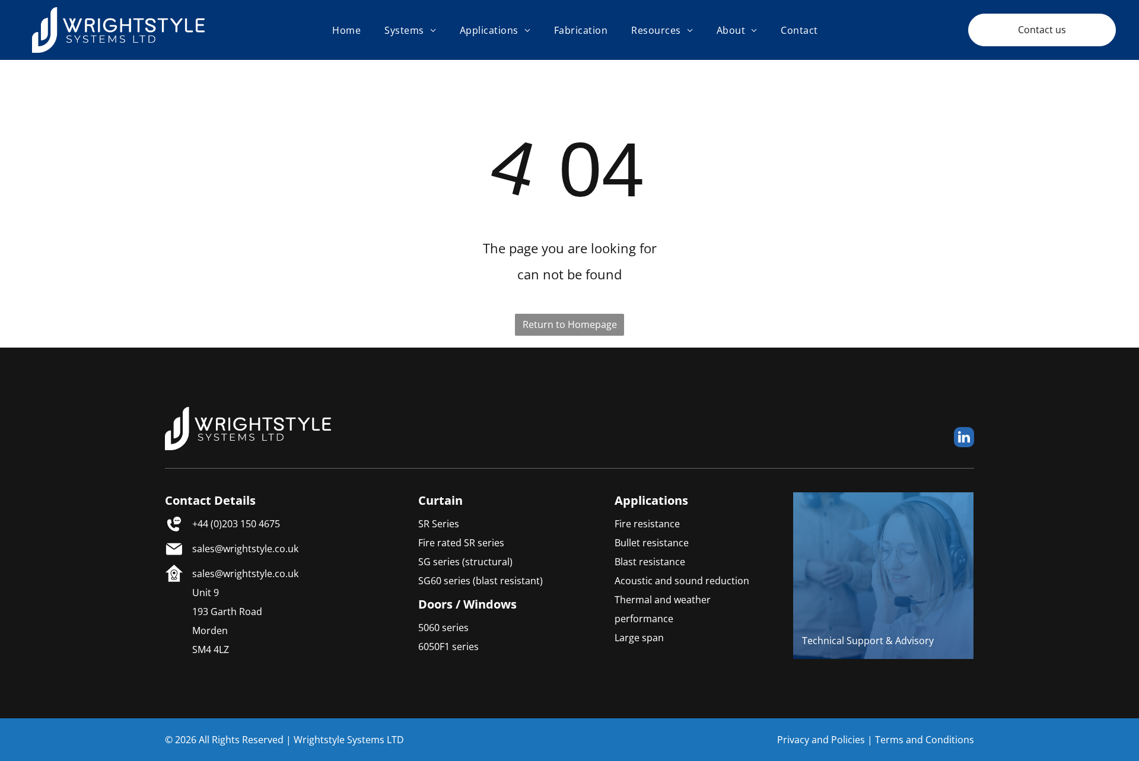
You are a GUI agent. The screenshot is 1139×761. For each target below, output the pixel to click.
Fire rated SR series (461, 542)
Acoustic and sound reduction (682, 580)
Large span (639, 637)
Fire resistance (647, 523)
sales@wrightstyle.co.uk (245, 548)
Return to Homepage (570, 324)
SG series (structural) (465, 561)
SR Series (438, 523)
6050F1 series (448, 646)
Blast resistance (650, 561)
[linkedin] (964, 438)
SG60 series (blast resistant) (480, 580)
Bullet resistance (652, 542)
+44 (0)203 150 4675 (236, 523)
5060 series (443, 627)
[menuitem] (346, 30)
